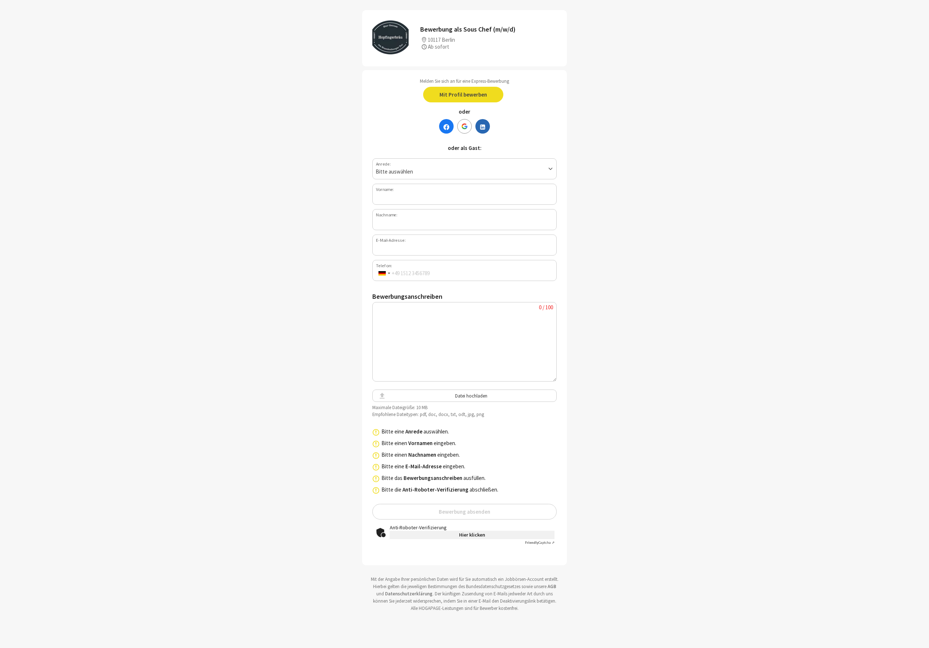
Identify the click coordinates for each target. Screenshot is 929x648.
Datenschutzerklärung (409, 594)
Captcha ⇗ (539, 542)
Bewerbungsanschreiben (433, 477)
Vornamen (420, 443)
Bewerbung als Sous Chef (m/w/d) (468, 29)
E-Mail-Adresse (423, 466)
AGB (552, 586)
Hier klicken (472, 534)
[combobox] (384, 273)
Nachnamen (422, 454)
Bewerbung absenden (464, 511)
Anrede (413, 431)
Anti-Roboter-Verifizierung (435, 489)
